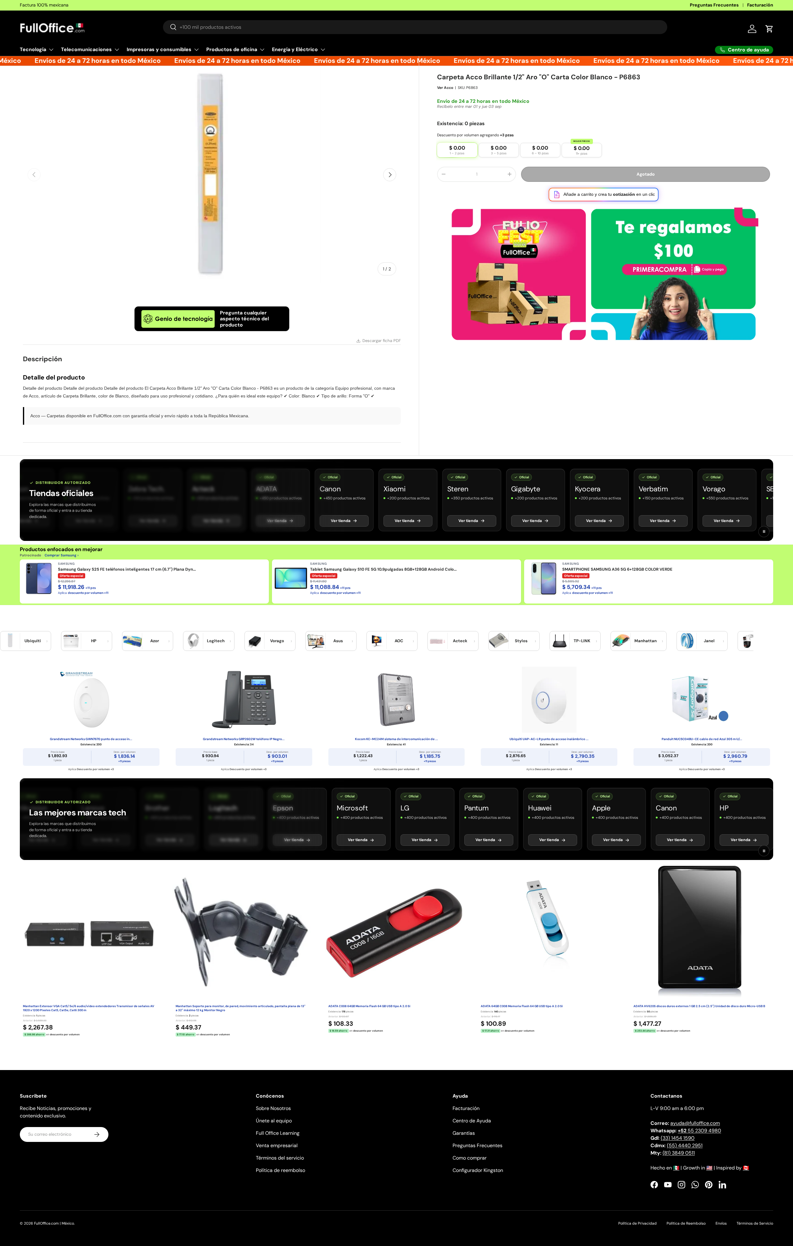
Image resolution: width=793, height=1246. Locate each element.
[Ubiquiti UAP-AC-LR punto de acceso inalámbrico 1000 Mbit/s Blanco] (549, 700)
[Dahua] (748, 641)
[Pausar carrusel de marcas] (763, 531)
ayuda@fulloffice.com (695, 1123)
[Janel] (687, 641)
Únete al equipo (274, 1120)
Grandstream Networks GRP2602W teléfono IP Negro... (244, 739)
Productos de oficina (231, 49)
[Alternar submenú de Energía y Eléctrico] (322, 49)
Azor (154, 640)
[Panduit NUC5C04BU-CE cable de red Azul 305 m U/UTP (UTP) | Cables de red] (701, 700)
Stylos (521, 640)
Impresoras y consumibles (159, 49)
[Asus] (316, 641)
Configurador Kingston (478, 1170)
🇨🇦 (746, 1168)
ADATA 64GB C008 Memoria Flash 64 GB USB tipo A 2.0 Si (522, 1006)
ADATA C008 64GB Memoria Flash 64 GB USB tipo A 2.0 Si (369, 1006)
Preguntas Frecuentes (714, 5)
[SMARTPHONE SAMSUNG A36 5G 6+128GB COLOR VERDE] (543, 578)
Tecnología (33, 49)
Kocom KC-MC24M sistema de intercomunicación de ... (396, 739)
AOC (399, 640)
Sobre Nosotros (273, 1108)
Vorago (277, 640)
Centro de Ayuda (472, 1120)
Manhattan (645, 640)
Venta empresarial (277, 1145)
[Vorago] (255, 641)
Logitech (216, 640)
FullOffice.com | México (54, 1223)
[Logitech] (193, 641)
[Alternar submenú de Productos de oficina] (262, 49)
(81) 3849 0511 (679, 1153)
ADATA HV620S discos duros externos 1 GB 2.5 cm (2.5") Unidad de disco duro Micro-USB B (699, 1006)
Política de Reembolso (686, 1223)
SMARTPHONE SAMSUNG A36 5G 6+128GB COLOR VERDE (617, 569)
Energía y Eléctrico (295, 49)
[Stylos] (499, 641)
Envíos (721, 1223)
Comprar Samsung (61, 555)
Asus (338, 640)
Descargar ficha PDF (381, 340)
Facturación (760, 5)
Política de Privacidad (637, 1223)
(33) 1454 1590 (677, 1138)
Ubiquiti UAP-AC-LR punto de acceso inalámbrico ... (549, 739)
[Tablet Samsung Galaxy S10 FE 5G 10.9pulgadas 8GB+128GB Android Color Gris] (291, 578)
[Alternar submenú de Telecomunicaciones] (116, 49)
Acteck (460, 640)
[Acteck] (438, 641)
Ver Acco (445, 87)
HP (93, 640)
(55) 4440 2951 (685, 1145)
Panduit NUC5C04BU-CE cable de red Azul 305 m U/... (702, 739)
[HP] (71, 641)
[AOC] (377, 641)
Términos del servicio (280, 1158)
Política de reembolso (280, 1170)
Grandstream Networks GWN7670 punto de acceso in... (91, 739)
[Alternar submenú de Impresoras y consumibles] (196, 49)
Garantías (464, 1133)
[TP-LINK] (560, 641)
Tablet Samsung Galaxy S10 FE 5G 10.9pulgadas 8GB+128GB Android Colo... (383, 569)
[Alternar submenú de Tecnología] (51, 49)
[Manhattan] (621, 641)
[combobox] (415, 27)
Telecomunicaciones (86, 49)
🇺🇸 (709, 1168)
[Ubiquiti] (10, 641)
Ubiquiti (32, 640)
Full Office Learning (278, 1133)
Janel (709, 640)
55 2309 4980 (699, 1130)
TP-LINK (582, 640)
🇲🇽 (676, 1168)
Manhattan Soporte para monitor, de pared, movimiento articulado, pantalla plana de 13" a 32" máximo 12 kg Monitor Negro (240, 1008)
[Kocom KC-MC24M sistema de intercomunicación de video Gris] (396, 700)
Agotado (646, 174)
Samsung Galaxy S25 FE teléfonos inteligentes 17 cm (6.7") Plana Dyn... (127, 569)
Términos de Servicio (755, 1223)
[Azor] (132, 641)
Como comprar (470, 1158)
